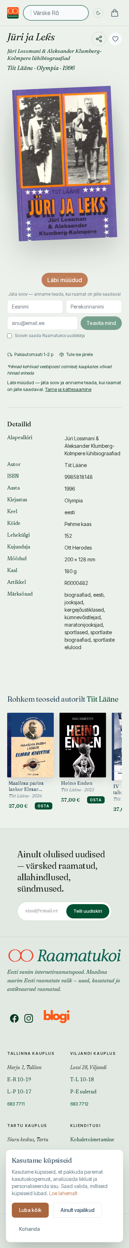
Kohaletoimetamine (92, 1140)
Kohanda (29, 1229)
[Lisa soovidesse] (115, 38)
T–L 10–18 (82, 1080)
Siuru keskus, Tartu (27, 1140)
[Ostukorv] (115, 13)
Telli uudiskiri (87, 911)
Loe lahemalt (63, 1193)
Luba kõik (30, 1210)
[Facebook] (14, 1018)
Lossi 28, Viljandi (88, 1068)
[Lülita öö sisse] (98, 13)
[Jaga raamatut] (99, 39)
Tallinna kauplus (31, 1053)
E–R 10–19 (19, 1080)
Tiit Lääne (20, 67)
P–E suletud (83, 1092)
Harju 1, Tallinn (24, 1068)
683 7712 (79, 1104)
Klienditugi (85, 1125)
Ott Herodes (78, 548)
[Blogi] (61, 1018)
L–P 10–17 (19, 1092)
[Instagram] (29, 1018)
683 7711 (16, 1104)
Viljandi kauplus (93, 1053)
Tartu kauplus (27, 1125)
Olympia (48, 67)
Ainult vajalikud (78, 1210)
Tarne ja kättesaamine (68, 389)
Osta (43, 806)
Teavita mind (101, 323)
